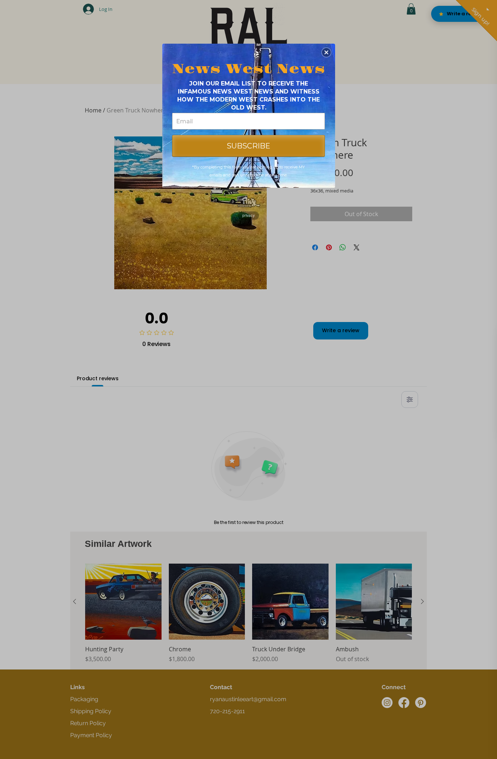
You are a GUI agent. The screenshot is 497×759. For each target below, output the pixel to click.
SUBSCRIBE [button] (248, 146)
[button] (326, 52)
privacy (248, 215)
